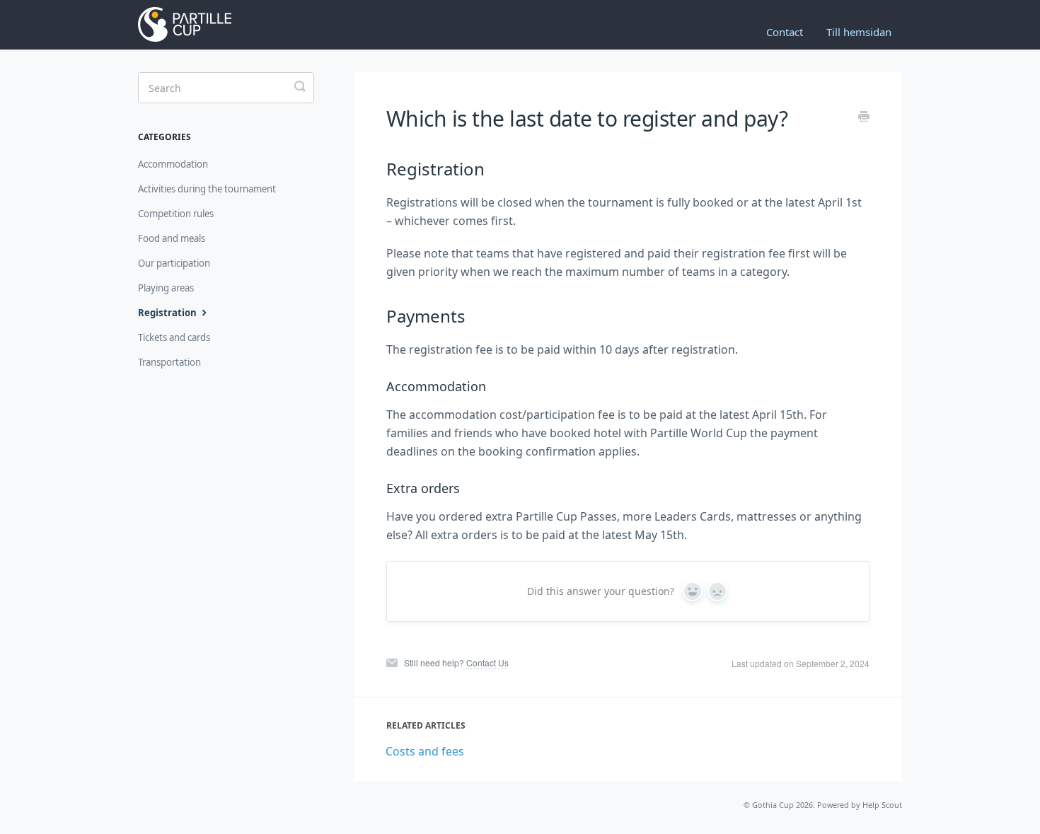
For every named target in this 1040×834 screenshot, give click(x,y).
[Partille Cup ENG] (203, 25)
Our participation (174, 263)
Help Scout (882, 804)
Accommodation (173, 164)
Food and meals (171, 238)
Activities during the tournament (207, 189)
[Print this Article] (863, 117)
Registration (168, 312)
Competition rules (176, 213)
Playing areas (166, 288)
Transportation (169, 362)
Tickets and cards (174, 337)
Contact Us (487, 662)
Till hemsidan (858, 32)
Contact (784, 32)
